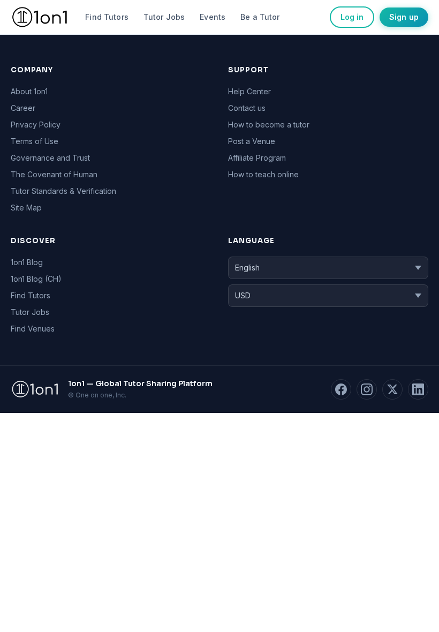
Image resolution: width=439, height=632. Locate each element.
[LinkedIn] (418, 389)
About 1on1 (29, 91)
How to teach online (263, 174)
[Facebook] (341, 389)
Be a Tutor (259, 16)
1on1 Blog (27, 262)
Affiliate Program (257, 157)
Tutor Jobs (164, 16)
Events (212, 16)
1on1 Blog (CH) (36, 278)
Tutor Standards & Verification (63, 190)
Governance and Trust (50, 157)
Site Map (26, 207)
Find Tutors (106, 16)
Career (23, 107)
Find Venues (33, 328)
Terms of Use (34, 141)
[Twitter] (392, 389)
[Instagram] (367, 389)
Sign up (404, 16)
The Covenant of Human (54, 174)
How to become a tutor (268, 124)
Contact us (247, 107)
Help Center (249, 91)
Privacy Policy (35, 124)
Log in (352, 16)
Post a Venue (251, 141)
